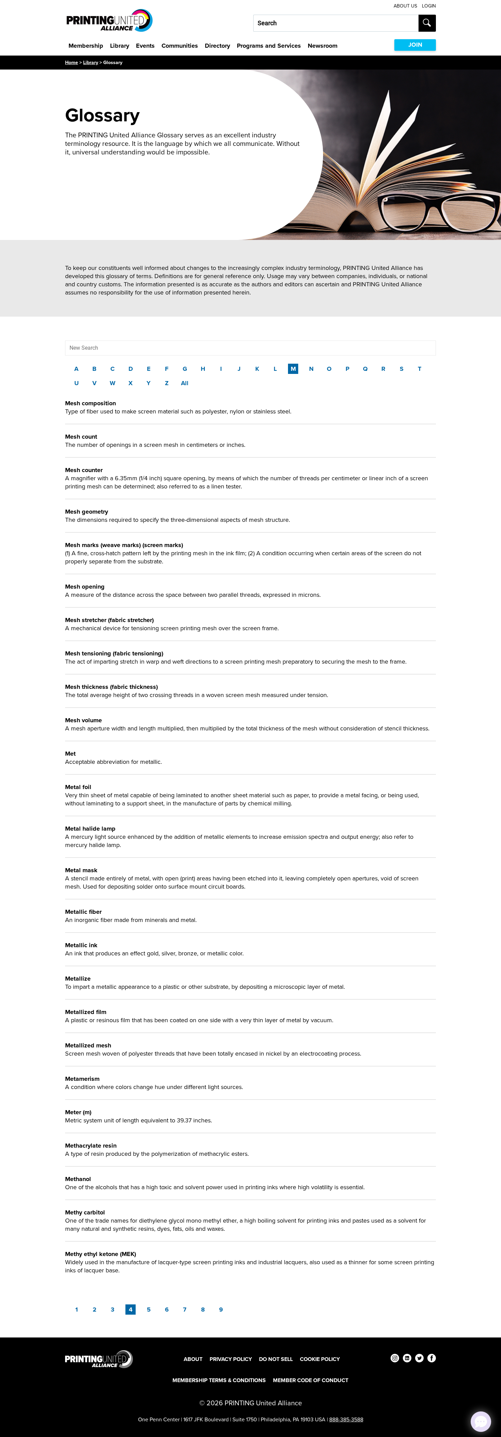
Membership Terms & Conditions (219, 1380)
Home (71, 62)
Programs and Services (269, 45)
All (184, 383)
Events (145, 45)
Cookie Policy (320, 1359)
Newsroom (322, 45)
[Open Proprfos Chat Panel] (481, 1421)
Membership (86, 45)
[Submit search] (427, 23)
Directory (217, 45)
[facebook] (431, 1359)
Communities (180, 45)
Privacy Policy (231, 1359)
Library (119, 45)
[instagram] (395, 1359)
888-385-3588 (346, 1419)
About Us (405, 6)
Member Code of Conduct (310, 1380)
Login (429, 6)
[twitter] (419, 1359)
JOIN (415, 44)
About (193, 1359)
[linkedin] (407, 1359)
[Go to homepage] (99, 1359)
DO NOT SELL (276, 1359)
